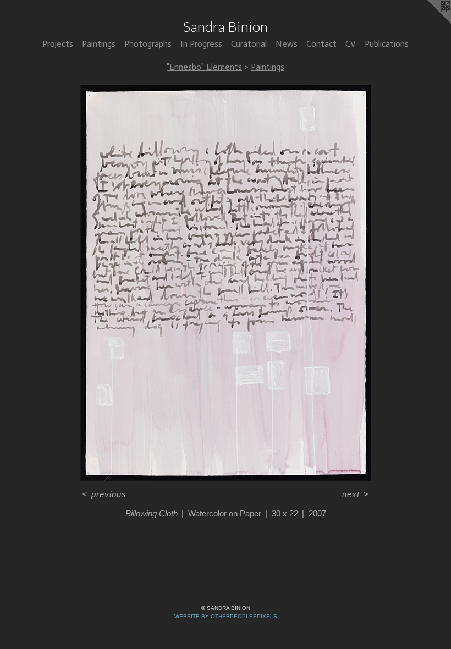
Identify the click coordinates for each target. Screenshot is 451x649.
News (287, 43)
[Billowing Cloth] (225, 283)
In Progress (201, 43)
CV (350, 43)
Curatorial (249, 43)
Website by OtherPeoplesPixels (225, 616)
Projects (57, 43)
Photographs (148, 43)
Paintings (99, 43)
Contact (321, 43)
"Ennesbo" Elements (204, 67)
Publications (387, 43)
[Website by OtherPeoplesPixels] (429, 22)
